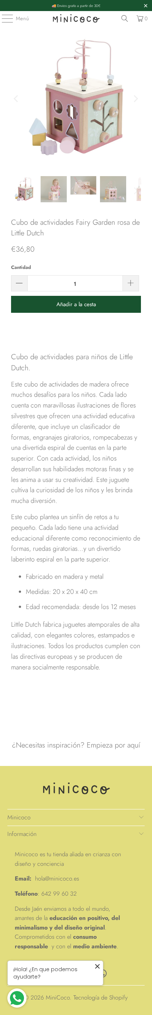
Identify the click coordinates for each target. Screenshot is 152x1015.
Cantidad (21, 267)
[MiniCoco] (76, 18)
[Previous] (17, 98)
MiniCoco (58, 997)
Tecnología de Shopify (100, 997)
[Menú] (3, 18)
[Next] (135, 98)
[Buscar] (125, 18)
